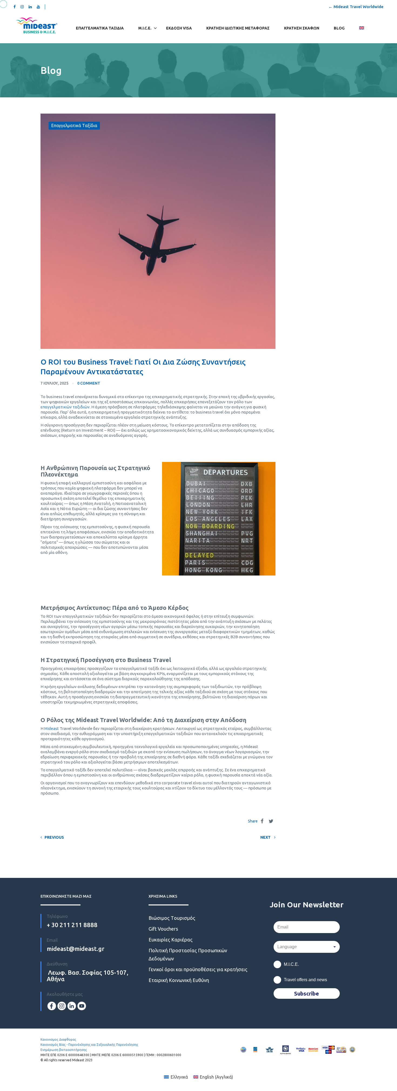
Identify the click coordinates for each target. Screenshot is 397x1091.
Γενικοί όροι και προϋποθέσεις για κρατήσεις (198, 969)
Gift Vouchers (163, 928)
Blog (339, 28)
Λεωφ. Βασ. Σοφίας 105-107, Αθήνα (87, 975)
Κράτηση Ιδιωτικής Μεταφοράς (238, 28)
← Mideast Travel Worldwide (355, 6)
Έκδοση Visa (179, 28)
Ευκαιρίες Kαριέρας (171, 939)
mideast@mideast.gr (75, 948)
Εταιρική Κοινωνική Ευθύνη (179, 980)
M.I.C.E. (145, 28)
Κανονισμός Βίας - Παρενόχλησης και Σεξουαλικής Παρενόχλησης (89, 1044)
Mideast (51, 728)
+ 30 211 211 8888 (72, 924)
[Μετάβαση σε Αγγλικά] (361, 28)
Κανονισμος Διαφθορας (58, 1039)
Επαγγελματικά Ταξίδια (100, 28)
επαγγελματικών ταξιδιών (65, 407)
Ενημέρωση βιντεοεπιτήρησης (64, 1050)
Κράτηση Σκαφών (301, 28)
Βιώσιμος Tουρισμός (172, 918)
